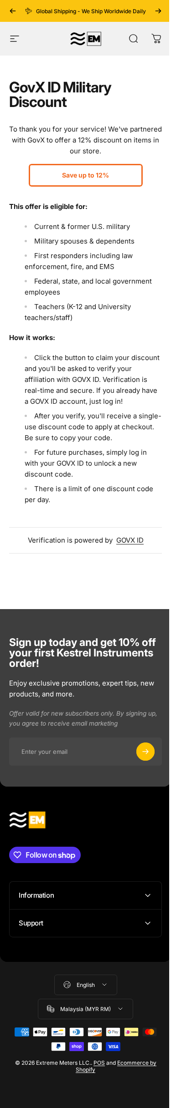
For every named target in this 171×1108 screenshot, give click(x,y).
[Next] (158, 11)
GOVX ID (130, 540)
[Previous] (13, 11)
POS (95, 1073)
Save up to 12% (85, 175)
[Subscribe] (145, 751)
